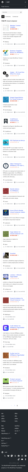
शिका (2, 426)
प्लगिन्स (16, 418)
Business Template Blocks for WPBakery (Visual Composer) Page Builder (17, 51)
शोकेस (16, 413)
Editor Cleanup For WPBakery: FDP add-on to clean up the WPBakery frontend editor (17, 164)
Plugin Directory (5, 6)
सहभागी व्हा (17, 426)
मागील (11, 405)
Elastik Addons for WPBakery (14, 189)
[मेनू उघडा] (25, 2)
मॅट (2, 440)
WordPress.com (6, 438)
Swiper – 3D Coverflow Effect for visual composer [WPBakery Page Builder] (17, 73)
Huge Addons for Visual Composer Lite (16, 232)
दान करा (17, 431)
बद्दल (2, 413)
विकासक (3, 431)
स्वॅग (15, 433)
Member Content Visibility (15, 26)
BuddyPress (5, 446)
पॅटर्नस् (16, 421)
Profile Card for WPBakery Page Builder (17, 354)
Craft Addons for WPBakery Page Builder (17, 326)
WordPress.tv (5, 433)
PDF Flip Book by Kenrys (17, 140)
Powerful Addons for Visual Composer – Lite (17, 299)
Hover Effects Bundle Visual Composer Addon (17, 211)
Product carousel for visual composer (16, 380)
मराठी (6, 452)
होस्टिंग (2, 418)
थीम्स (16, 416)
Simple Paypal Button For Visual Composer (16, 98)
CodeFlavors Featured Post (14, 119)
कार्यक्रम (16, 428)
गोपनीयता (3, 421)
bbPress (4, 443)
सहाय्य (2, 428)
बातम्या (2, 416)
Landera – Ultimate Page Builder (16, 275)
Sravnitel (12, 253)
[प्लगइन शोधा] (20, 12)
